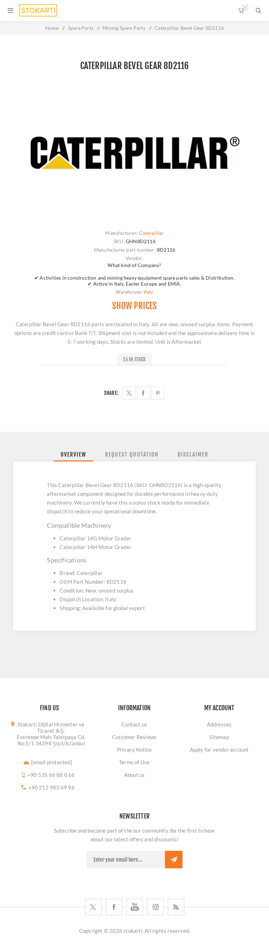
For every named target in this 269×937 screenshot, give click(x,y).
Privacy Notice (134, 749)
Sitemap (219, 737)
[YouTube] (134, 907)
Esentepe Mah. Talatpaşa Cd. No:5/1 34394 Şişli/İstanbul (51, 740)
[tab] (73, 454)
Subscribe (173, 859)
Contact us (134, 724)
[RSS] (176, 907)
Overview (73, 454)
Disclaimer (193, 454)
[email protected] (51, 762)
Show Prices (134, 305)
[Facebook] (114, 907)
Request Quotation (132, 454)
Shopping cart (245, 7)
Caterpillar (151, 233)
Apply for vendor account (219, 749)
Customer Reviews (134, 737)
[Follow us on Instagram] (155, 907)
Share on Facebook (143, 393)
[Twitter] (93, 907)
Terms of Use (134, 762)
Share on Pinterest (157, 393)
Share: (111, 393)
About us (134, 775)
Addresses (219, 724)
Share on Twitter (129, 393)
